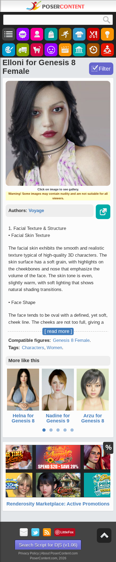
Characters (33, 347)
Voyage (36, 210)
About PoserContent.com (59, 553)
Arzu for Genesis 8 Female (92, 421)
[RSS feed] (47, 532)
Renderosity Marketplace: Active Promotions (58, 504)
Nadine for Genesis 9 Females (58, 421)
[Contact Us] (23, 532)
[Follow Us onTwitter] (35, 532)
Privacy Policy (28, 553)
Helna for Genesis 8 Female (23, 421)
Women (54, 347)
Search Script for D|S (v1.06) (48, 545)
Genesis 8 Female (71, 340)
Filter (105, 69)
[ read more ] (58, 331)
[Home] (55, 6)
